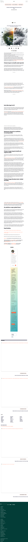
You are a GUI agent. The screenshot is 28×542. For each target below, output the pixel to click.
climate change (13, 334)
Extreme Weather (15, 4)
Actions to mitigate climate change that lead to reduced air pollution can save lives (13, 202)
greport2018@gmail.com (7, 241)
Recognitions (2, 508)
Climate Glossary (2, 524)
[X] (11, 501)
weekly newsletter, (14, 243)
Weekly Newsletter (3, 518)
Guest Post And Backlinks (3, 510)
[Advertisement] (14, 16)
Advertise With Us (3, 511)
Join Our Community (3, 520)
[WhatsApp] (7, 501)
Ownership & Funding (3, 507)
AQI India (2, 538)
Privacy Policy (2, 512)
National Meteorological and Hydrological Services (17, 90)
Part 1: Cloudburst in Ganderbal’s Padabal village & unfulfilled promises (12, 230)
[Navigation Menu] (26, 1)
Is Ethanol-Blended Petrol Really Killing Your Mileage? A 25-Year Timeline (10, 416)
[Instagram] (9, 501)
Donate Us (2, 519)
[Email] (15, 265)
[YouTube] (10, 501)
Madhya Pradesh (23, 456)
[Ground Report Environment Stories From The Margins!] (3, 1)
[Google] (14, 501)
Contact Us (2, 505)
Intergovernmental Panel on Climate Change (10, 182)
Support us (5, 238)
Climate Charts (2, 540)
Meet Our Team (2, 506)
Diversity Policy (2, 513)
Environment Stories (8, 4)
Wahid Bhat (14, 22)
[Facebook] (13, 501)
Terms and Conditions (3, 514)
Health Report (21, 4)
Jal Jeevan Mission (3, 541)
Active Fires (2, 539)
